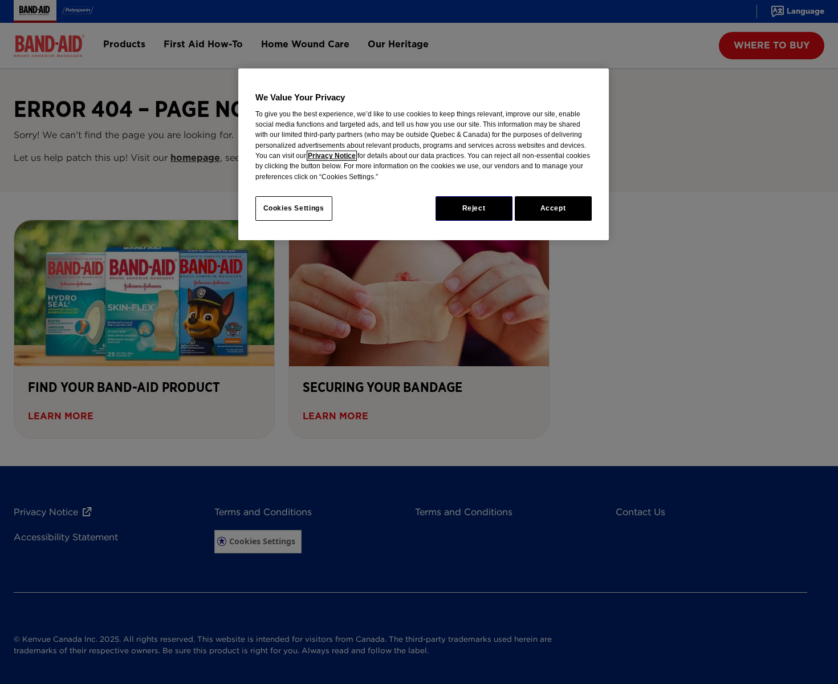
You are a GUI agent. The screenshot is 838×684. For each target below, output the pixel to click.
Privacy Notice (332, 156)
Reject (474, 208)
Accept (553, 208)
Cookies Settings (293, 208)
